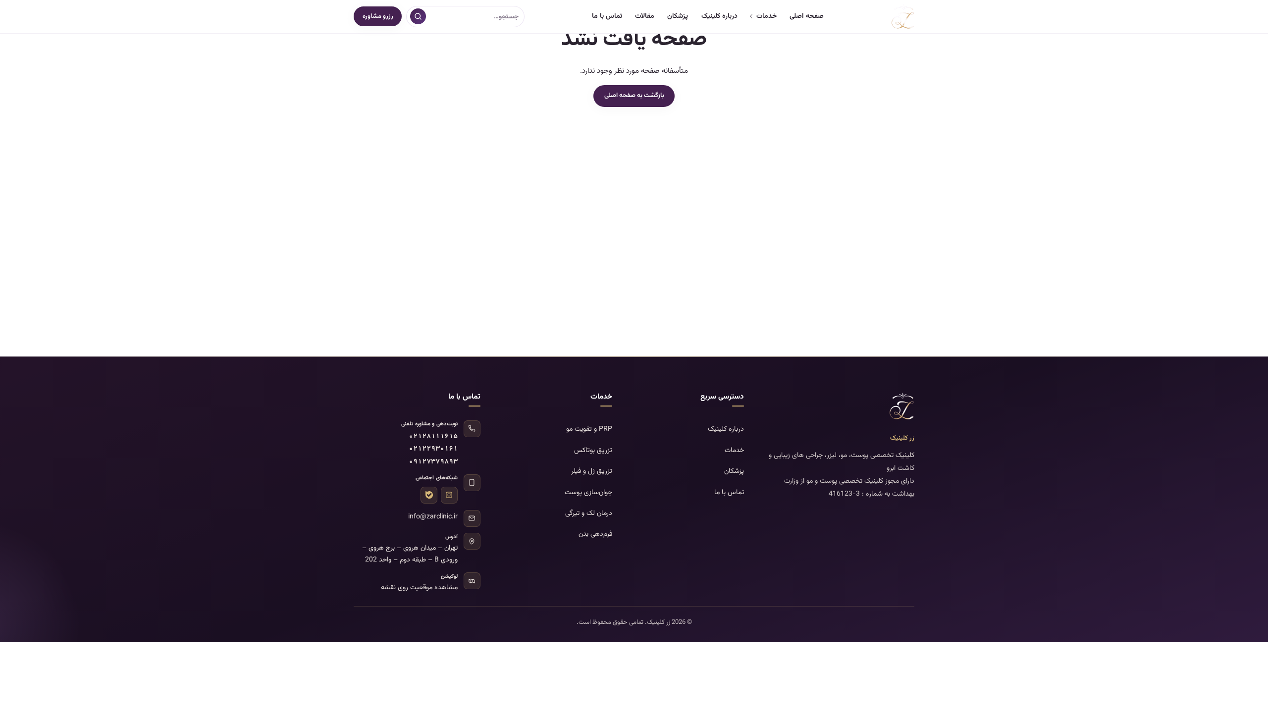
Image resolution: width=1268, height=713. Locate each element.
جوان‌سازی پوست (588, 492)
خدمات (766, 16)
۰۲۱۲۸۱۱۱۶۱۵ (433, 437)
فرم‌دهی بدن (595, 534)
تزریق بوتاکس (593, 450)
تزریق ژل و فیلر (591, 471)
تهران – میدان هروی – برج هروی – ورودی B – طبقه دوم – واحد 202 (410, 554)
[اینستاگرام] (449, 495)
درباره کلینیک (719, 16)
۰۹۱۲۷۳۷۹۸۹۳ (433, 462)
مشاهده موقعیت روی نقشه (419, 587)
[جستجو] (418, 16)
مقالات (644, 16)
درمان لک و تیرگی (588, 513)
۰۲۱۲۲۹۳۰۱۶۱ (433, 449)
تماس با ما (607, 16)
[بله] (429, 495)
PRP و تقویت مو (589, 429)
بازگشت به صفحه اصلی (634, 96)
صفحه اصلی (807, 16)
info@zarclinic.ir (433, 516)
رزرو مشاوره (378, 16)
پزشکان (677, 16)
